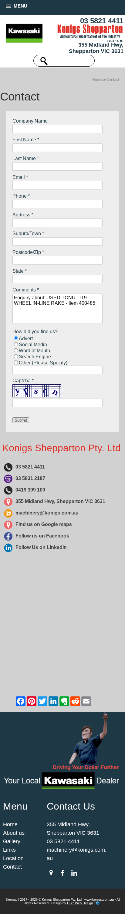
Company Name (30, 120)
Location (13, 858)
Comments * (25, 289)
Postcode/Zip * (28, 252)
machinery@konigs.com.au (47, 512)
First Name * (25, 139)
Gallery (11, 841)
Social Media (33, 344)
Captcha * (23, 380)
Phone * (21, 196)
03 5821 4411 (101, 21)
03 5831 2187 (30, 478)
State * (19, 271)
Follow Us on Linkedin (41, 547)
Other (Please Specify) (43, 362)
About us (14, 833)
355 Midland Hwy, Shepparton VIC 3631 (96, 48)
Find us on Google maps (43, 524)
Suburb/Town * (28, 233)
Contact (112, 79)
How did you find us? (35, 331)
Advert (26, 338)
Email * (20, 177)
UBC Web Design (80, 903)
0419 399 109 (30, 489)
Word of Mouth (34, 350)
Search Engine (35, 356)
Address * (22, 214)
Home (97, 79)
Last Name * (25, 158)
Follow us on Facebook (42, 535)
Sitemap (11, 899)
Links (9, 850)
